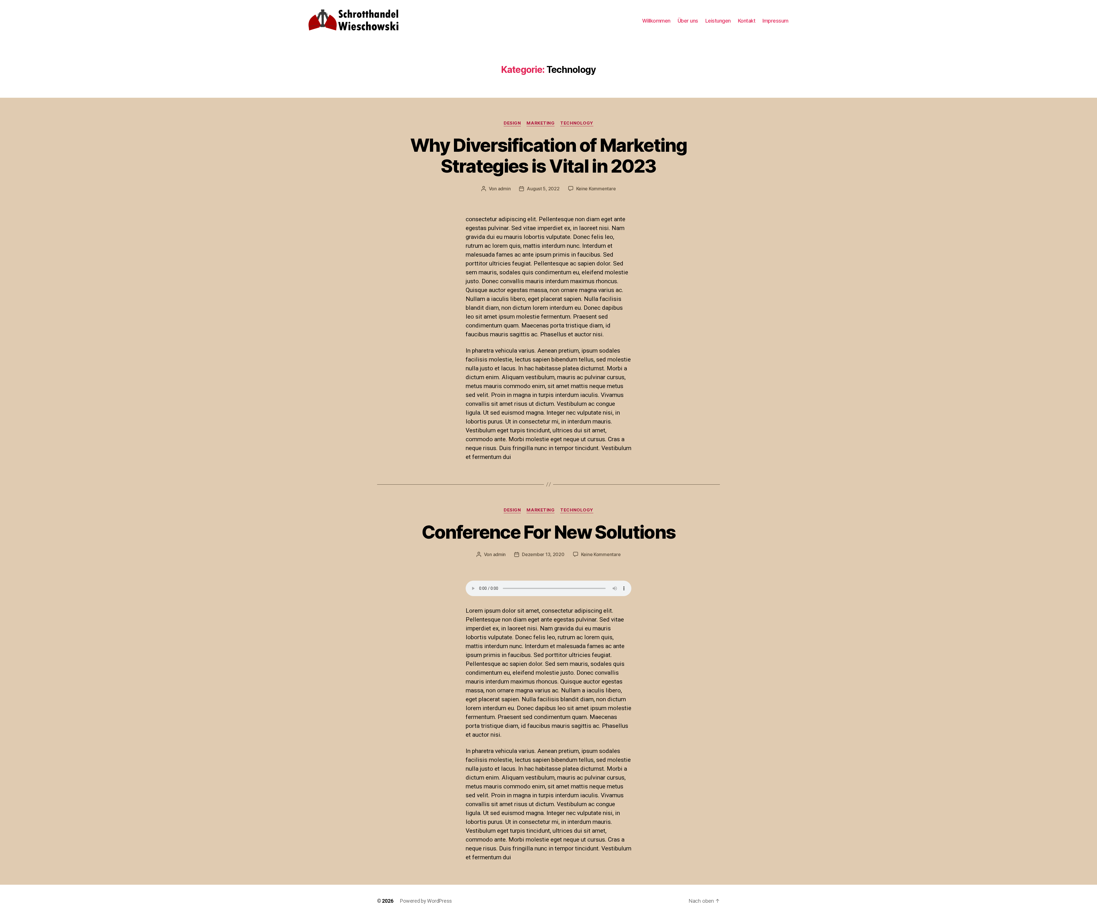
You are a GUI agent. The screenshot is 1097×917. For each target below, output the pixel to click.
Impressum (775, 21)
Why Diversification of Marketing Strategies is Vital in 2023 (548, 155)
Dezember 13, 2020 (543, 554)
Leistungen (718, 21)
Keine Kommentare (596, 188)
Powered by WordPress (426, 901)
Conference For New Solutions (549, 532)
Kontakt (747, 21)
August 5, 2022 (543, 188)
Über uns (688, 21)
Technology (576, 123)
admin (504, 188)
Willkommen (656, 21)
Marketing (540, 123)
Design (512, 123)
